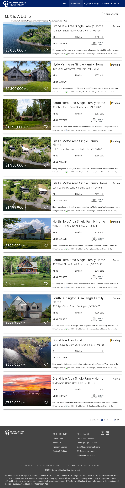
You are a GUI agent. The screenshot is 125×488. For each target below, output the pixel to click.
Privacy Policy (44, 465)
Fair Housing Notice (93, 465)
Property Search (60, 447)
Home (65, 3)
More (117, 4)
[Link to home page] (15, 3)
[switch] (46, 50)
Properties (76, 4)
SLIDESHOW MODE (111, 14)
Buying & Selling (92, 4)
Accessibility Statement (68, 465)
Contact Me (58, 438)
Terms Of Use (28, 465)
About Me (107, 4)
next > (117, 420)
